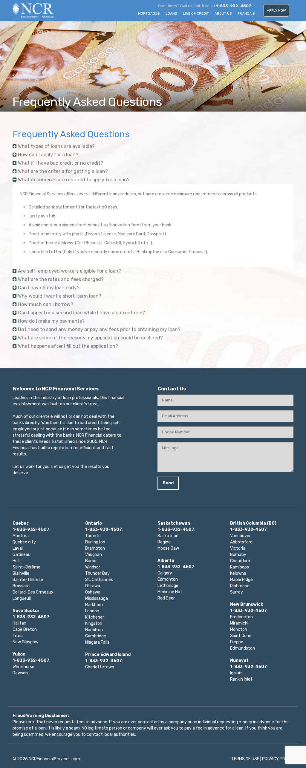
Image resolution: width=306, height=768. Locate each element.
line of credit (196, 13)
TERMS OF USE (245, 758)
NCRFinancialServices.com (54, 758)
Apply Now (276, 10)
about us (223, 13)
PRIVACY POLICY (277, 758)
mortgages (149, 13)
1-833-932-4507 (233, 6)
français (246, 13)
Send (168, 483)
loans (171, 13)
